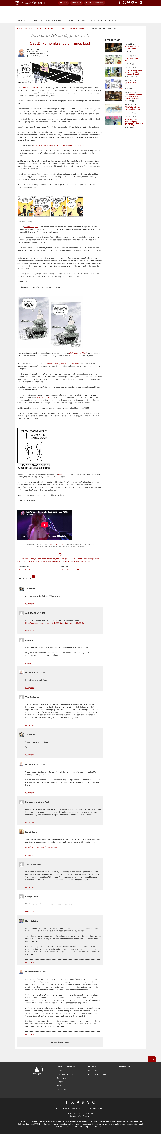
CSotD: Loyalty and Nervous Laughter (133, 108)
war (77, 561)
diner (44, 559)
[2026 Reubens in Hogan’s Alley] (113, 48)
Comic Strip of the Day (43, 28)
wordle (83, 561)
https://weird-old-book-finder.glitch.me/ (41, 847)
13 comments (42, 56)
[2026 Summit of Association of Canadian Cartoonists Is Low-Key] (113, 121)
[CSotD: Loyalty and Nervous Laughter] (113, 109)
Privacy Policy (124, 1067)
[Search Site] (145, 3)
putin (61, 561)
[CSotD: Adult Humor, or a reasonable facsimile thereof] (113, 72)
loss (33, 561)
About (64, 3)
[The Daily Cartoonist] (30, 3)
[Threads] (136, 3)
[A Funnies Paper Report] (113, 60)
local (28, 561)
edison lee (51, 559)
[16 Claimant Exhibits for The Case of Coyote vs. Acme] (113, 96)
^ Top (151, 1059)
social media (70, 561)
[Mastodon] (132, 3)
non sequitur (53, 561)
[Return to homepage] (37, 1079)
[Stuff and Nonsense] (113, 84)
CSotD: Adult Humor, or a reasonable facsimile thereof (133, 72)
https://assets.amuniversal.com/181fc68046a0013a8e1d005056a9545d (54, 623)
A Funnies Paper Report (131, 59)
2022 (22, 28)
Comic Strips (44, 21)
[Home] (18, 28)
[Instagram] (141, 3)
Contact (77, 3)
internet (79, 559)
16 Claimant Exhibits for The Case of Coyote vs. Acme (133, 96)
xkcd (89, 561)
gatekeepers (70, 559)
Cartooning (81, 21)
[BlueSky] (128, 3)
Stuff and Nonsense (133, 83)
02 (27, 28)
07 (31, 28)
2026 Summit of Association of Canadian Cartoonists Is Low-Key (134, 122)
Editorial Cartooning (63, 21)
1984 (22, 559)
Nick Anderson (41, 561)
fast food (60, 559)
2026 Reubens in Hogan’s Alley (132, 47)
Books (100, 21)
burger (38, 559)
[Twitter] (124, 3)
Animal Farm (29, 559)
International (111, 21)
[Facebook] (120, 3)
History (92, 21)
